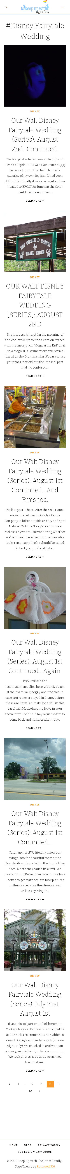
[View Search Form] (6, 7)
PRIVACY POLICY (49, 1145)
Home (14, 1145)
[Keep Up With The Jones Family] (35, 7)
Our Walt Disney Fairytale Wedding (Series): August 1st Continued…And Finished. (34, 480)
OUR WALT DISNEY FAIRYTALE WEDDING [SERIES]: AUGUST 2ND (35, 305)
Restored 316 (46, 1166)
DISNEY (35, 111)
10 (30, 1091)
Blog (27, 1145)
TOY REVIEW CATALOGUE (35, 1152)
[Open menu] (62, 7)
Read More (35, 200)
